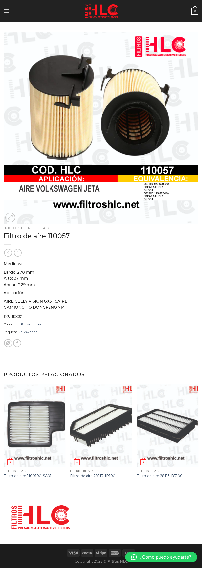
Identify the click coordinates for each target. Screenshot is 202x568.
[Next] (198, 435)
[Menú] (7, 11)
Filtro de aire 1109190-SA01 (27, 476)
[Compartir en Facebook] (17, 343)
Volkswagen (27, 332)
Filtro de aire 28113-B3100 (160, 476)
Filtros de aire (36, 228)
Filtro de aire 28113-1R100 (92, 476)
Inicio (10, 228)
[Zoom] (10, 217)
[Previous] (4, 435)
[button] (161, 557)
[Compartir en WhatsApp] (8, 343)
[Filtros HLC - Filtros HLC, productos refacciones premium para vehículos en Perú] (101, 11)
